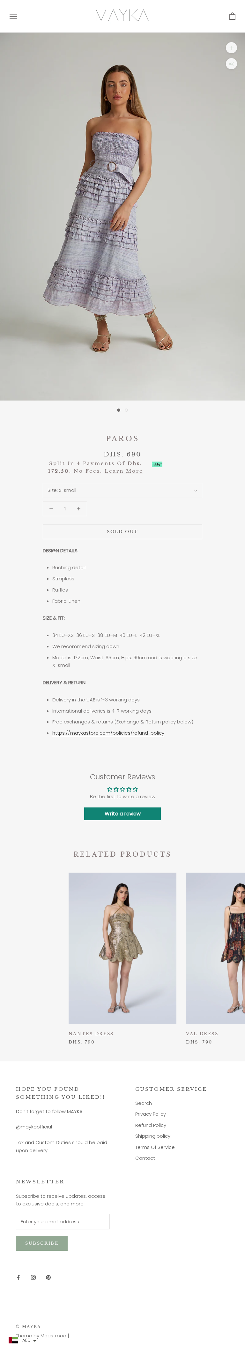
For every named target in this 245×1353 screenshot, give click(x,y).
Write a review (123, 813)
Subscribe (41, 1243)
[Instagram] (33, 1277)
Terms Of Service (155, 1147)
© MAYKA (28, 1326)
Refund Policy (150, 1125)
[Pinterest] (48, 1277)
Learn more (124, 471)
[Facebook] (18, 1277)
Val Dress (202, 1033)
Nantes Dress (91, 1033)
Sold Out (122, 531)
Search (143, 1103)
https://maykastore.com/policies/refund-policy (108, 733)
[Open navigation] (13, 16)
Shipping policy (152, 1136)
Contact (145, 1158)
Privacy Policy (150, 1114)
